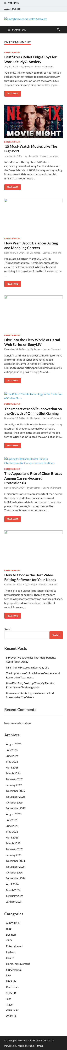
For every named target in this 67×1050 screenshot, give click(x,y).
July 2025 (12, 820)
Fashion (10, 952)
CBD (9, 940)
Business (11, 934)
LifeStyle (11, 981)
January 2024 (14, 901)
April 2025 (12, 837)
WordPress (24, 1045)
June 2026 (12, 755)
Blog (8, 928)
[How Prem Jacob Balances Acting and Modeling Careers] (33, 217)
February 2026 (14, 779)
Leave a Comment (44, 66)
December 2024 (15, 860)
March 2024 (13, 889)
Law (8, 975)
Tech (8, 998)
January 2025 (14, 855)
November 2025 (15, 796)
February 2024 (14, 895)
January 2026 (14, 785)
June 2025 (12, 825)
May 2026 (12, 761)
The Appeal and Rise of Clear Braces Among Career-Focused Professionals (33, 478)
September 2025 (16, 808)
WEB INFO (12, 1010)
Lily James (32, 156)
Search (8, 629)
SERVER (11, 992)
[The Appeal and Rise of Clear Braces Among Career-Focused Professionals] (33, 461)
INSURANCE (13, 969)
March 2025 (13, 843)
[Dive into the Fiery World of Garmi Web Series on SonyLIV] (33, 313)
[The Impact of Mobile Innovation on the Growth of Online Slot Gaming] (33, 396)
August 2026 (13, 744)
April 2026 (12, 767)
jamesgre (28, 66)
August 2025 (13, 814)
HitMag (39, 1045)
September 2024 (16, 878)
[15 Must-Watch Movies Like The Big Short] (33, 121)
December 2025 (15, 790)
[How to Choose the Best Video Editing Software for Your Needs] (33, 548)
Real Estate (12, 987)
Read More (11, 93)
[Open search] (58, 30)
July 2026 (12, 750)
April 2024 (12, 884)
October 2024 (14, 872)
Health (10, 957)
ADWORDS (13, 922)
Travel (9, 1004)
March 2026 (13, 773)
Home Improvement (18, 963)
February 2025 (14, 849)
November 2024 (15, 866)
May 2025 (12, 831)
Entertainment (12, 52)
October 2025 (14, 802)
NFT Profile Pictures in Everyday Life (27, 667)
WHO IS (11, 1016)
